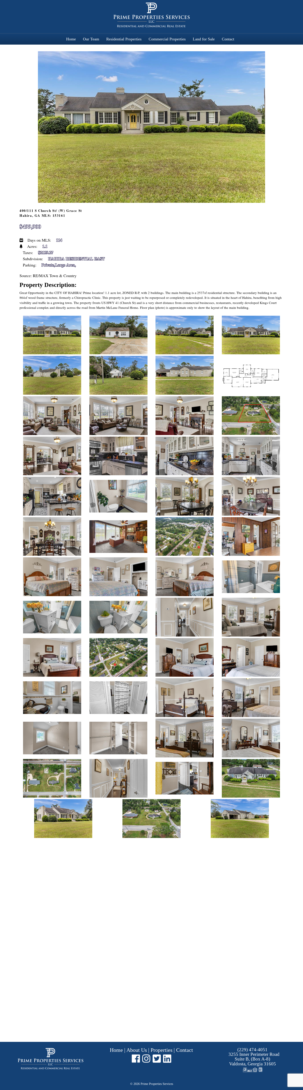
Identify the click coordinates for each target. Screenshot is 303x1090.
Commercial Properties (167, 39)
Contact (228, 39)
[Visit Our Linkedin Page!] (167, 1058)
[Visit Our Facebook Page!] (136, 1058)
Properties (161, 1050)
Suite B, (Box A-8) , (253, 1059)
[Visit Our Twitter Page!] (157, 1058)
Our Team (91, 39)
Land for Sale (204, 39)
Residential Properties (124, 39)
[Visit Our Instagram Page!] (146, 1058)
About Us (136, 1050)
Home (71, 39)
